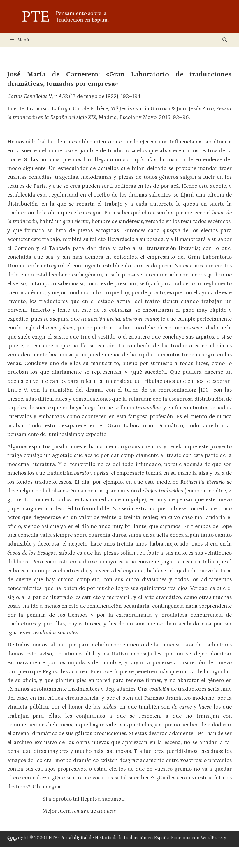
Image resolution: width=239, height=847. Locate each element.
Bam (12, 840)
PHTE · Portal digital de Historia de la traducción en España (107, 837)
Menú (23, 40)
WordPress (212, 837)
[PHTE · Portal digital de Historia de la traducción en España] (119, 16)
